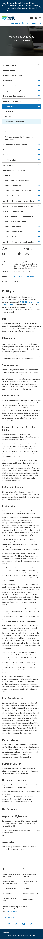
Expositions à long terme (13, 101)
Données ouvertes (9, 888)
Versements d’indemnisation (15, 145)
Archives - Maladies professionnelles (18, 242)
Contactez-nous (28, 869)
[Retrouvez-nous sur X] (31, 924)
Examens (8, 127)
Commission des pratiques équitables (10, 882)
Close (40, 7)
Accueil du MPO (9, 65)
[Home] (8, 18)
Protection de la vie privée (9, 899)
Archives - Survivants (12, 227)
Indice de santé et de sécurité (30, 882)
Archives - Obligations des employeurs (19, 196)
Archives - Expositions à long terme (18, 206)
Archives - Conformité (12, 237)
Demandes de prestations (14, 96)
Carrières (26, 888)
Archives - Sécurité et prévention (17, 191)
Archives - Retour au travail (14, 221)
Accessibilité (7, 893)
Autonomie (9, 132)
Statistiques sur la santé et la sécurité (11, 875)
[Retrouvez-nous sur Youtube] (23, 924)
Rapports (8, 116)
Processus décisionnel (12, 75)
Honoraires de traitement (14, 122)
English (31, 18)
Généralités (9, 111)
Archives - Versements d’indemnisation (19, 216)
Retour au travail (10, 150)
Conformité (8, 165)
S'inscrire (14, 23)
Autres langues (28, 900)
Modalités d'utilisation (30, 893)
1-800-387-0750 (11, 911)
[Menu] (40, 18)
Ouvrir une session (32, 23)
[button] (39, 70)
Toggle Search (36, 18)
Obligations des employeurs (14, 91)
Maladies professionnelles (14, 170)
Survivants (7, 155)
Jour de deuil (7, 869)
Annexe (6, 175)
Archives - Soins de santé (14, 211)
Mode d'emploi (9, 70)
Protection (7, 81)
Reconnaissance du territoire (29, 875)
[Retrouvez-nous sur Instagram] (16, 924)
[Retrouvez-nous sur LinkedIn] (9, 924)
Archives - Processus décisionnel (16, 180)
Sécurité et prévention (12, 86)
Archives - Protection (12, 186)
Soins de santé (9, 106)
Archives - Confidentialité (13, 232)
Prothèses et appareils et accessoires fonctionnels (19, 138)
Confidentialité (9, 160)
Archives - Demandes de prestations (18, 201)
